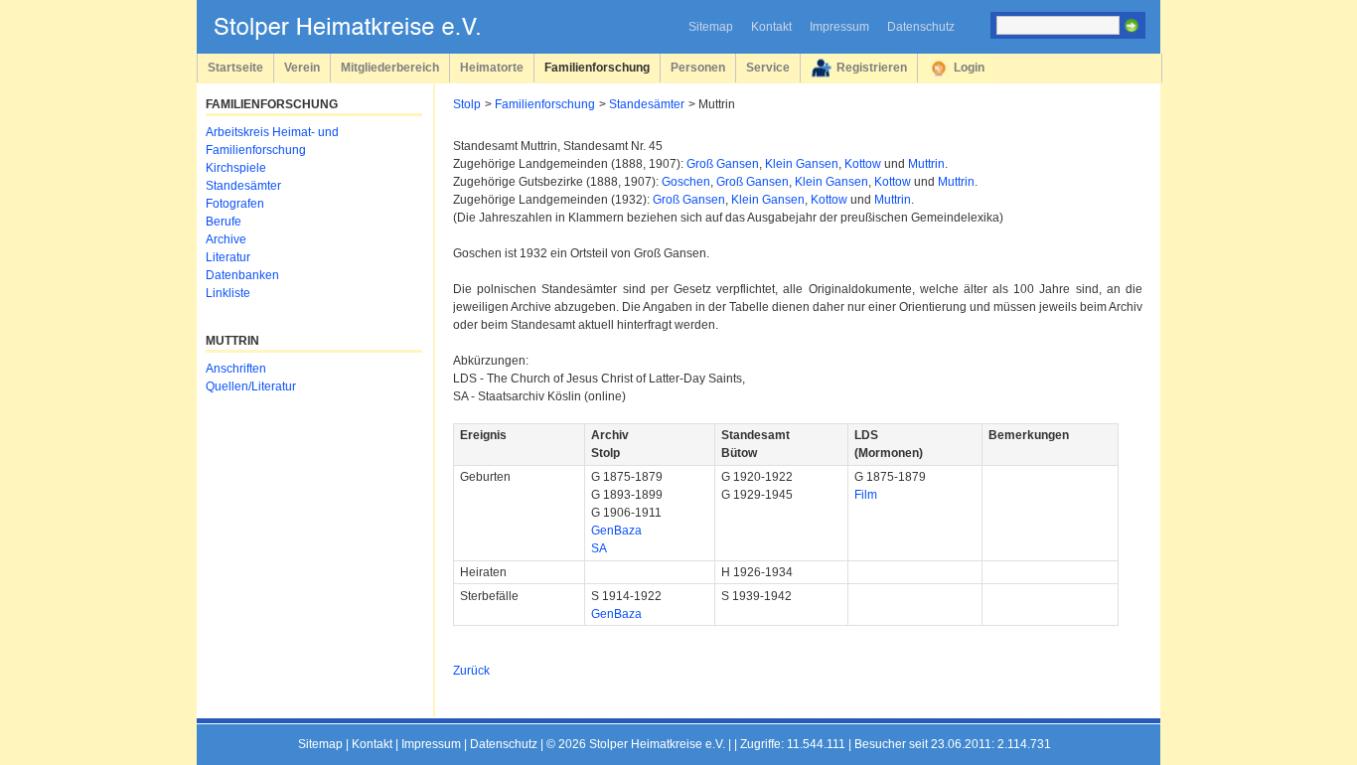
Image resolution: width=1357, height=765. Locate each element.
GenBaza (616, 530)
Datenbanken (242, 275)
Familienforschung (597, 67)
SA (599, 548)
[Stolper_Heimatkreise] (362, 36)
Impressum (839, 27)
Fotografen (235, 204)
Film (865, 495)
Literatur (228, 257)
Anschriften (236, 369)
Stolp (467, 104)
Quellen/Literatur (251, 386)
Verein (302, 67)
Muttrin (926, 164)
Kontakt (771, 27)
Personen (698, 67)
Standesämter (646, 104)
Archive (226, 239)
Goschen (686, 182)
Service (768, 67)
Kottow (862, 164)
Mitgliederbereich (390, 67)
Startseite (235, 67)
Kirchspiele (236, 168)
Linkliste (228, 293)
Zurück (471, 671)
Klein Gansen (801, 164)
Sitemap (710, 27)
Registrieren (871, 67)
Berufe (223, 222)
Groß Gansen (722, 164)
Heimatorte (492, 67)
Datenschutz (921, 27)
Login (969, 67)
